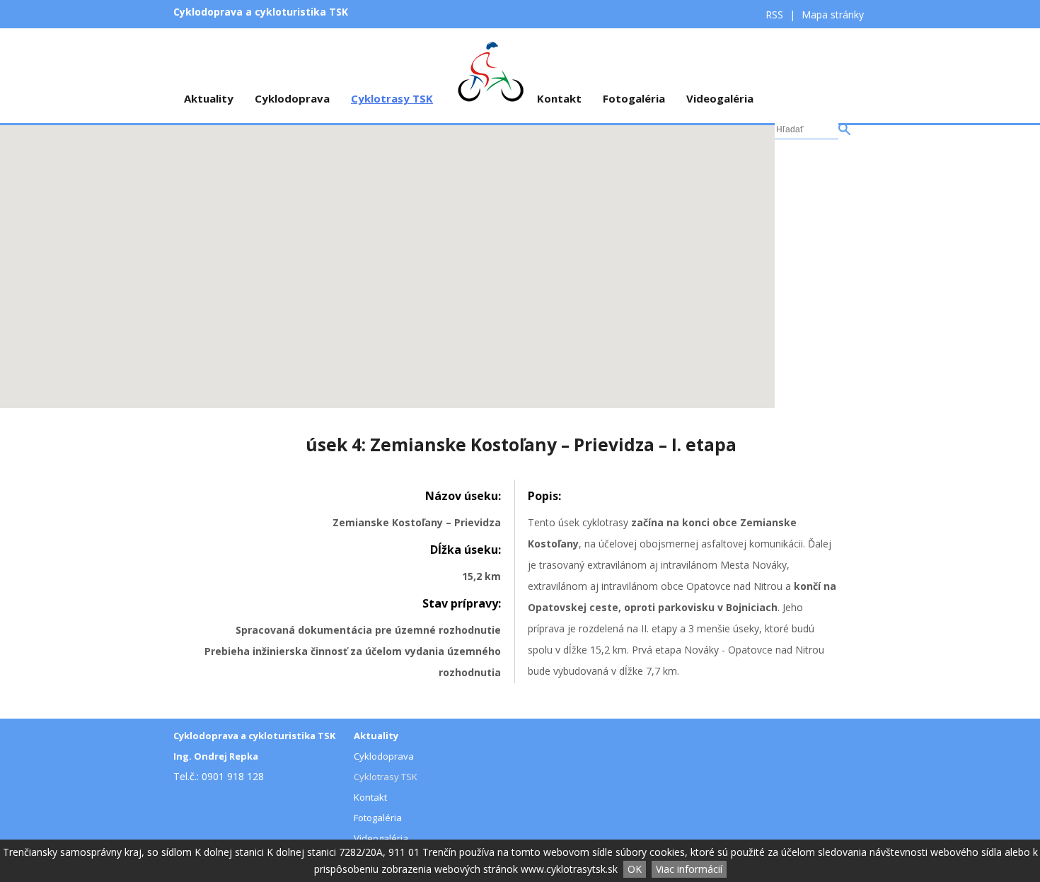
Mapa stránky (833, 14)
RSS (775, 14)
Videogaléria (719, 98)
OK (635, 869)
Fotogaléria (634, 98)
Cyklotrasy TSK (392, 98)
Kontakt (559, 98)
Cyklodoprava (292, 98)
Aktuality (208, 98)
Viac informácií (689, 869)
